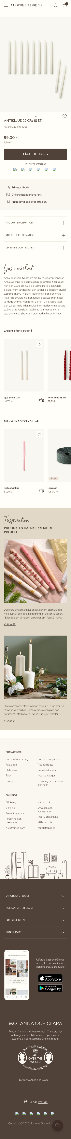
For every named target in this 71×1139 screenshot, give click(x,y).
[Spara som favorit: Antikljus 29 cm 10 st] (64, 116)
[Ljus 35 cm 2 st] (24, 365)
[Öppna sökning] (55, 5)
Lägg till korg (35, 154)
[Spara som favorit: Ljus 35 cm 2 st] (39, 344)
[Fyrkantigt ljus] (24, 455)
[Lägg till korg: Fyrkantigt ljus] (41, 490)
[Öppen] (6, 5)
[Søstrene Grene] (26, 5)
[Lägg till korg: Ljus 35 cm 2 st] (41, 400)
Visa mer (10, 624)
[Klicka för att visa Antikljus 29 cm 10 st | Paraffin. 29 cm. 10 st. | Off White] (35, 64)
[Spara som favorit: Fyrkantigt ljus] (39, 434)
